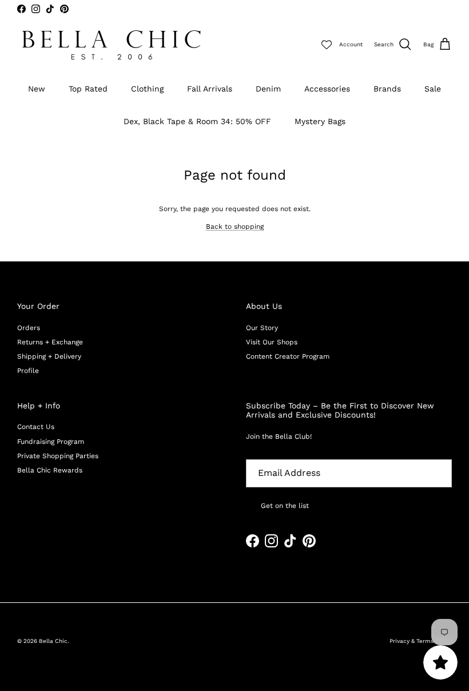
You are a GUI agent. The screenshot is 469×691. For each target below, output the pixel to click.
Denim (268, 88)
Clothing (147, 88)
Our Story (262, 328)
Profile (28, 371)
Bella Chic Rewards (49, 470)
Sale (432, 88)
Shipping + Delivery (49, 356)
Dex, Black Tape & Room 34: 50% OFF (197, 121)
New (36, 88)
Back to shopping (235, 227)
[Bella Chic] (111, 45)
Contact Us (35, 427)
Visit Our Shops (271, 342)
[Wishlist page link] (326, 44)
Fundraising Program (50, 442)
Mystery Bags (320, 121)
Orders (28, 328)
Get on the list (285, 506)
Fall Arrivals (209, 88)
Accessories (327, 88)
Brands (387, 88)
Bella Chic (53, 641)
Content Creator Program (287, 356)
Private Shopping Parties (57, 456)
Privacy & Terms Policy (420, 641)
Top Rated (88, 88)
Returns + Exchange (50, 342)
